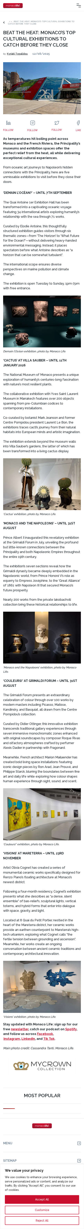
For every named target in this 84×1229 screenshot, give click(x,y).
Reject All (42, 1220)
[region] (42, 1196)
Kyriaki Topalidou (17, 53)
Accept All (42, 1199)
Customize (42, 1210)
